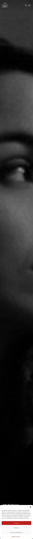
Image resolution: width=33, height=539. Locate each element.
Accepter (16, 523)
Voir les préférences (16, 532)
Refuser (16, 527)
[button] (30, 507)
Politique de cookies (16, 536)
